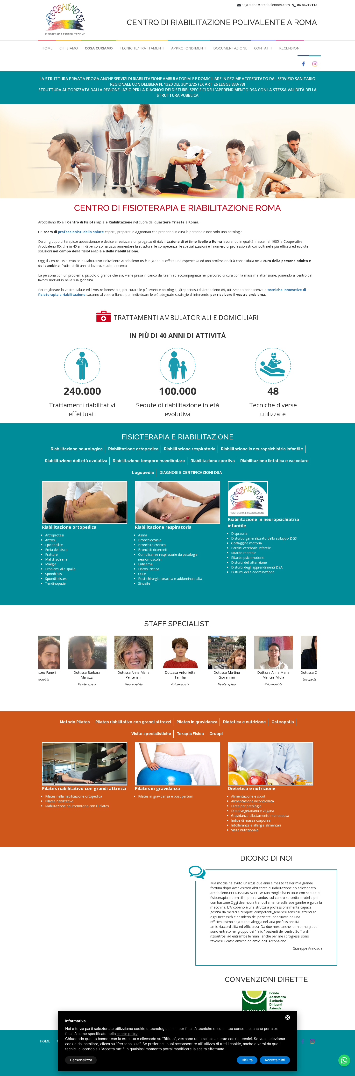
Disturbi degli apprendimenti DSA (257, 567)
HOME (47, 48)
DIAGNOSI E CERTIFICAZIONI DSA (190, 472)
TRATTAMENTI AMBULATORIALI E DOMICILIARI (186, 317)
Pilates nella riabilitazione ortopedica (73, 796)
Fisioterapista (61, 684)
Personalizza (81, 1060)
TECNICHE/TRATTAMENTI (142, 48)
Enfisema (145, 564)
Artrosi (50, 540)
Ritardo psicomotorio (247, 557)
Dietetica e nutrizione (244, 722)
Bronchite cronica (152, 544)
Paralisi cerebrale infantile (251, 548)
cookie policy (127, 1033)
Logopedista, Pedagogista (294, 679)
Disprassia (239, 533)
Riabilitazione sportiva (213, 460)
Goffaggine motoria (246, 543)
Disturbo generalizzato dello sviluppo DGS (264, 538)
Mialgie (50, 564)
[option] (84, 534)
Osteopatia (282, 722)
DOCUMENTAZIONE (230, 48)
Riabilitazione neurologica (77, 449)
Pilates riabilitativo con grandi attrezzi (133, 722)
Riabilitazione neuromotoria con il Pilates (77, 806)
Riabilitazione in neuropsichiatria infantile (262, 449)
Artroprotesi (54, 535)
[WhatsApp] (344, 1060)
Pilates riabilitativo (59, 801)
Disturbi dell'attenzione (249, 562)
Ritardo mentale (243, 552)
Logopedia (143, 472)
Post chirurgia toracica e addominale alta (170, 578)
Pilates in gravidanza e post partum (165, 796)
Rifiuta (247, 1060)
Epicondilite (54, 544)
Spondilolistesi (56, 578)
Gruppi (216, 733)
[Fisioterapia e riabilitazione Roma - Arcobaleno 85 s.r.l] (66, 19)
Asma (142, 535)
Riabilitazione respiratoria (189, 449)
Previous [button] (32, 503)
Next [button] (321, 503)
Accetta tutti (275, 1060)
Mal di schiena (56, 559)
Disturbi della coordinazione (253, 572)
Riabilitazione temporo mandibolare (149, 460)
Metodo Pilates (75, 722)
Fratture (51, 554)
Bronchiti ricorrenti (152, 549)
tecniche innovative (284, 289)
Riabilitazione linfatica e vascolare (274, 460)
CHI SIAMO (68, 48)
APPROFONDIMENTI (188, 48)
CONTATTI (263, 48)
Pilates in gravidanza (197, 722)
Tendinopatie (55, 583)
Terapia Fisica (190, 733)
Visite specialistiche (151, 733)
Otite (142, 573)
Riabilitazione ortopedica (133, 449)
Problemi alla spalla (60, 569)
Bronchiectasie (149, 540)
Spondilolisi (54, 573)
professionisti (70, 231)
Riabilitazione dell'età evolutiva (76, 460)
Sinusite (144, 583)
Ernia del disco (56, 549)
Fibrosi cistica (148, 569)
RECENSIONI (290, 48)
